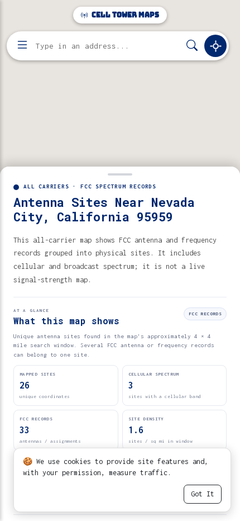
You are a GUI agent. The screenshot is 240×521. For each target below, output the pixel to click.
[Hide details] (120, 173)
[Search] (192, 46)
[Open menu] (22, 46)
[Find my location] (215, 46)
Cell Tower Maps (124, 14)
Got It (202, 494)
